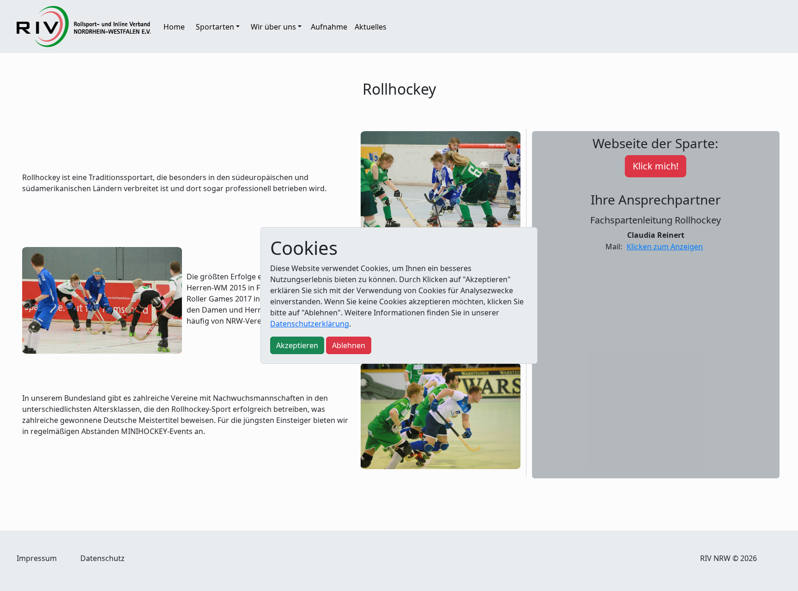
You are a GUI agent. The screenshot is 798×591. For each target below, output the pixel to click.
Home (174, 27)
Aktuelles (371, 27)
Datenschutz (102, 558)
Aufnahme (329, 27)
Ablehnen (348, 345)
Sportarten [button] (215, 27)
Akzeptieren (297, 345)
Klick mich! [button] (655, 166)
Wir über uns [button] (273, 27)
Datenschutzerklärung (309, 324)
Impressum (37, 558)
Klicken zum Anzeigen (665, 246)
